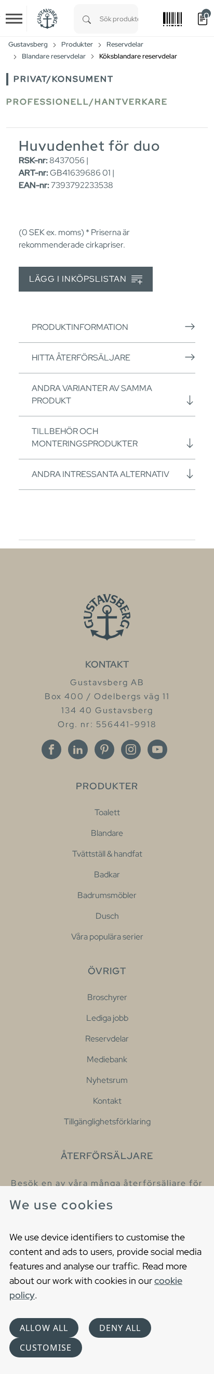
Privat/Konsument (64, 79)
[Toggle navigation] (14, 19)
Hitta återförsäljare (81, 357)
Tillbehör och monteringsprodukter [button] (85, 437)
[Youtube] (157, 749)
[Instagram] (131, 749)
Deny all (120, 1328)
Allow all (44, 1328)
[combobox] (119, 19)
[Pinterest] (104, 749)
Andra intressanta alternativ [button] (100, 474)
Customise (46, 1347)
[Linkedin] (78, 749)
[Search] (87, 19)
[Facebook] (51, 749)
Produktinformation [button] (80, 327)
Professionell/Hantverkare (87, 101)
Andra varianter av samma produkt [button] (92, 394)
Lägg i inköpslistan (79, 278)
